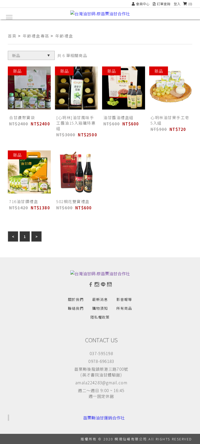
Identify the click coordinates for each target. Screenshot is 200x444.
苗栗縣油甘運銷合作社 (104, 418)
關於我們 (76, 299)
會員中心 (142, 3)
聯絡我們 (76, 308)
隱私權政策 (100, 317)
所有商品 (124, 308)
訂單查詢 (163, 3)
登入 (177, 3)
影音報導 (124, 299)
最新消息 (100, 299)
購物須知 (100, 308)
